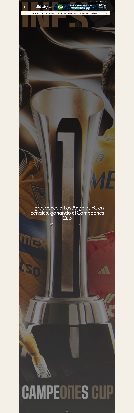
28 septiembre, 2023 (71, 224)
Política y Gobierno (47, 13)
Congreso (94, 13)
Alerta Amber (83, 13)
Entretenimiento (70, 13)
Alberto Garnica (59, 224)
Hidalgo (35, 13)
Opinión (59, 13)
